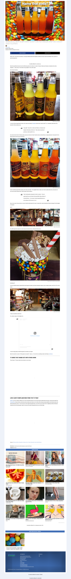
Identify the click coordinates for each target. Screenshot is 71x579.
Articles (15, 447)
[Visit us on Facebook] (40, 556)
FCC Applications (22, 559)
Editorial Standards (23, 558)
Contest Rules (22, 562)
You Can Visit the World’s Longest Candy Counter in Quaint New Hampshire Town (14, 548)
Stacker (11, 400)
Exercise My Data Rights (23, 565)
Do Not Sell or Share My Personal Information (27, 566)
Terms (21, 561)
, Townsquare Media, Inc (19, 569)
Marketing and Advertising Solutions (25, 557)
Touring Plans (12, 402)
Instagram (34, 123)
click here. (51, 353)
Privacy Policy (22, 563)
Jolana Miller (7, 47)
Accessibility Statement (23, 564)
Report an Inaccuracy (23, 560)
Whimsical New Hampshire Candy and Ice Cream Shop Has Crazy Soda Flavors (27, 442)
